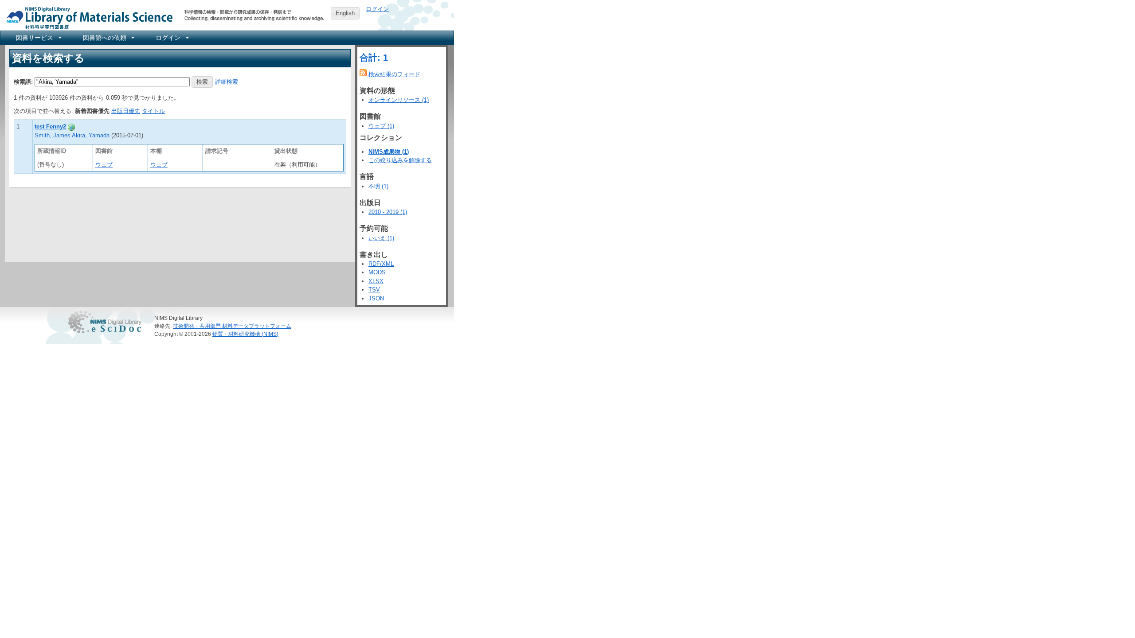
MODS (377, 272)
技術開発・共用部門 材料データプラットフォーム (232, 326)
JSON (376, 298)
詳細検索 (226, 81)
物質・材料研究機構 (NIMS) (245, 334)
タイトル (153, 111)
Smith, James (52, 135)
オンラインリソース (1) (398, 100)
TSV (374, 289)
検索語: (23, 81)
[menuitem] (38, 37)
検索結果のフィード (394, 74)
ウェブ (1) (381, 126)
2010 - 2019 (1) (387, 212)
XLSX (376, 281)
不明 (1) (378, 186)
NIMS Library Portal (87, 17)
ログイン (377, 9)
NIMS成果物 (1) (388, 151)
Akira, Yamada (91, 135)
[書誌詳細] (71, 126)
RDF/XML (381, 264)
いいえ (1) (381, 238)
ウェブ (104, 164)
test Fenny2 (50, 126)
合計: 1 (374, 57)
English (345, 13)
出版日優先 (125, 111)
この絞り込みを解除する (400, 160)
